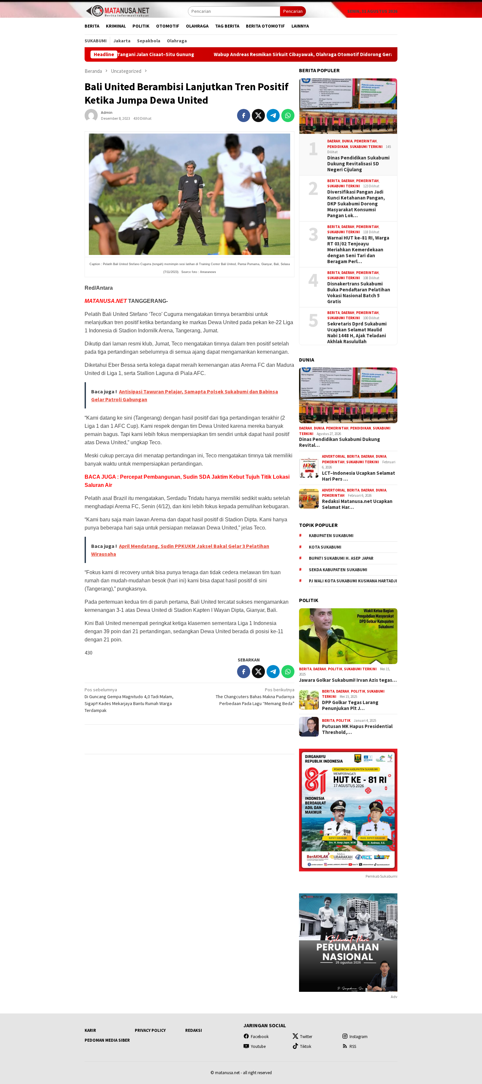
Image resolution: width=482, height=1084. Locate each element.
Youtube (258, 1046)
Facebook (260, 1036)
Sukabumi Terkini (366, 146)
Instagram (359, 1036)
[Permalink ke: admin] (91, 115)
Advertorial (333, 456)
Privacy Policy (150, 1030)
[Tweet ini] (258, 115)
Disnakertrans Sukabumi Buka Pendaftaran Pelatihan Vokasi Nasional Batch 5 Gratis (358, 292)
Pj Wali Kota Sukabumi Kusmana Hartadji (353, 581)
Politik (335, 669)
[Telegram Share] (273, 115)
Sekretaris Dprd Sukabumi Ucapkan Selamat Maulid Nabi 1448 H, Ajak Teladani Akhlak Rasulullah (357, 332)
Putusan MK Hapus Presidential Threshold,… (357, 729)
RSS (353, 1046)
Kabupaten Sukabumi (331, 535)
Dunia (347, 141)
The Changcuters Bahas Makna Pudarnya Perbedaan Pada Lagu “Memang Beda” (255, 696)
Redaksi (193, 1030)
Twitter (306, 1036)
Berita (333, 180)
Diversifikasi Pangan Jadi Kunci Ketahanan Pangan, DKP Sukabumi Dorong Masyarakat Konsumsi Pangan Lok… (356, 204)
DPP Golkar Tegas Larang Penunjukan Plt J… (350, 705)
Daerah (333, 141)
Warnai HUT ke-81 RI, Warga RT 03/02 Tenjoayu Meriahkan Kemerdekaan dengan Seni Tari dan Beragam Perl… (358, 249)
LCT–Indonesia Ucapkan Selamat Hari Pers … (358, 476)
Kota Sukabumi (325, 547)
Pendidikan (337, 146)
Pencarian (293, 11)
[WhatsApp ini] (287, 115)
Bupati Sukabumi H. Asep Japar (341, 558)
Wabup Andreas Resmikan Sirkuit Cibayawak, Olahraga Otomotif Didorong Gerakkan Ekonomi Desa (279, 54)
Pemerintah (365, 141)
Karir (90, 1030)
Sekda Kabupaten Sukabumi (338, 570)
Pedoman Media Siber (107, 1040)
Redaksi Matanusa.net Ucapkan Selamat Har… (357, 504)
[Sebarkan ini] (243, 115)
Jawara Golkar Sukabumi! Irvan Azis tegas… (348, 680)
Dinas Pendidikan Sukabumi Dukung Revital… (339, 442)
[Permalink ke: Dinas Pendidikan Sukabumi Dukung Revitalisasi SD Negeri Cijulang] (348, 106)
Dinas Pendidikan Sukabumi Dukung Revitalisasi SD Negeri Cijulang (358, 164)
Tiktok (305, 1046)
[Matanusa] (117, 10)
